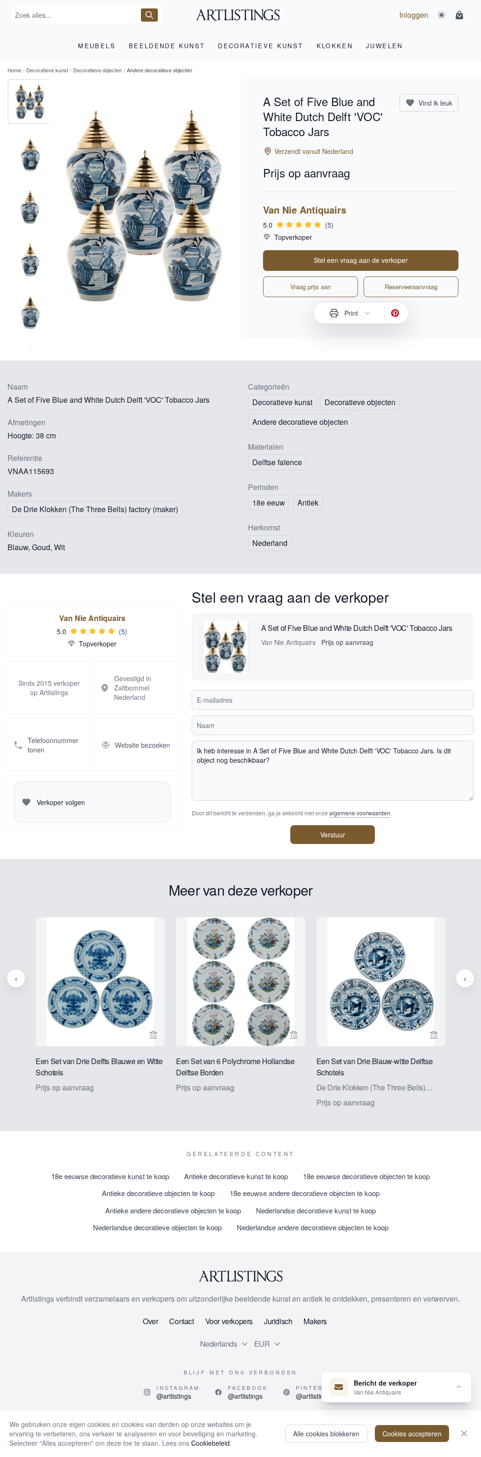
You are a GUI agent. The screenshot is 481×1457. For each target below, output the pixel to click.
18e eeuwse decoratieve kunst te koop (110, 1176)
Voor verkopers (229, 1321)
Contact (181, 1321)
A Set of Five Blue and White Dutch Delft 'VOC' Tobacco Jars (356, 627)
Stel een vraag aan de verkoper (361, 260)
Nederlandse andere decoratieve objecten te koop (312, 1227)
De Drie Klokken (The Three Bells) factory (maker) (95, 509)
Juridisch (278, 1321)
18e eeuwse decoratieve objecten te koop (366, 1176)
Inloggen (413, 14)
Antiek (307, 502)
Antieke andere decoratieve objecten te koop (173, 1210)
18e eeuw (268, 502)
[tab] (30, 101)
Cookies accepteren (412, 1433)
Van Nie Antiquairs (304, 209)
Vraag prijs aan (310, 286)
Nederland (269, 542)
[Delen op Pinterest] (395, 313)
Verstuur (332, 834)
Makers (315, 1321)
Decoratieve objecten (97, 70)
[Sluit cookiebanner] (464, 1433)
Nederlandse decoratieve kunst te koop (316, 1210)
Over (150, 1321)
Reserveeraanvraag (411, 286)
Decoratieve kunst (47, 70)
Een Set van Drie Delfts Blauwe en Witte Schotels (99, 1066)
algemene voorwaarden (359, 813)
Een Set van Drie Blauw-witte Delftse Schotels (374, 1066)
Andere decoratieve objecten (300, 421)
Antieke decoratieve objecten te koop (158, 1193)
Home (14, 70)
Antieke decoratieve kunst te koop (236, 1176)
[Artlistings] (241, 15)
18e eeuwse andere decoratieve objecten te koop (305, 1193)
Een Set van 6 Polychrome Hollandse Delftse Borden (235, 1066)
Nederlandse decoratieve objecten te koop (157, 1227)
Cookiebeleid (210, 1443)
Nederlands (218, 1343)
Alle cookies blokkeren (326, 1433)
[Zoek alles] (149, 15)
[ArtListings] (240, 1276)
